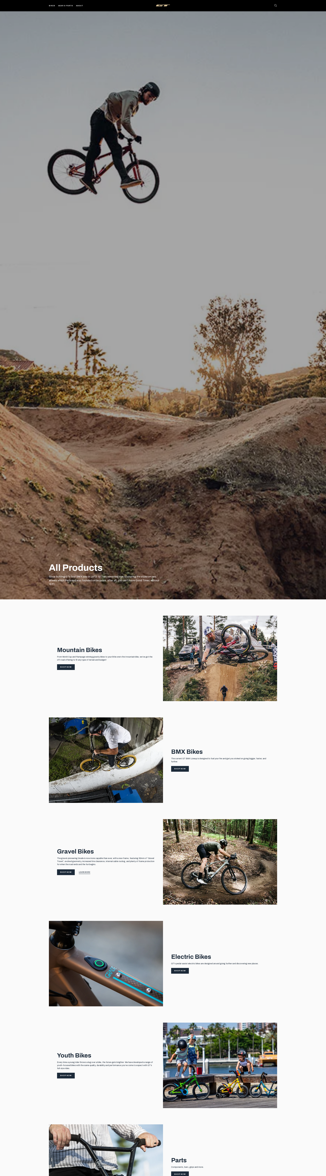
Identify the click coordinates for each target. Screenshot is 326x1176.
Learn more (84, 872)
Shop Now (66, 667)
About (79, 6)
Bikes (52, 6)
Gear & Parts (65, 6)
